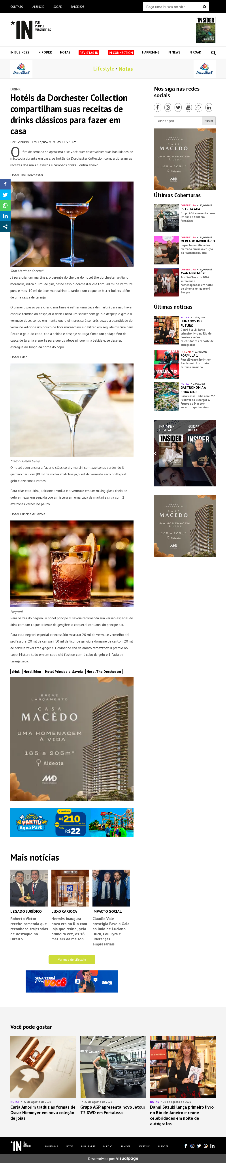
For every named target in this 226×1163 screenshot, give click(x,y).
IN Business (19, 52)
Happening (151, 52)
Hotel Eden (32, 671)
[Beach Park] (21, 69)
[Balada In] (20, 1146)
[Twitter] (178, 107)
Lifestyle (103, 68)
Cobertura (188, 205)
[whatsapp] (205, 1146)
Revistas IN (89, 53)
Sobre (57, 7)
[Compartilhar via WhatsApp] (5, 205)
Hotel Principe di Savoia (64, 671)
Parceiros (77, 7)
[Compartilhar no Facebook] (5, 184)
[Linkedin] (209, 107)
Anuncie (38, 7)
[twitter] (199, 1146)
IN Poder (45, 52)
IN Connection (121, 53)
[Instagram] (167, 107)
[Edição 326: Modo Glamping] (206, 30)
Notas (65, 52)
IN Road (195, 52)
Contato (16, 7)
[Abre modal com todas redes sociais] (5, 226)
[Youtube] (188, 107)
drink (16, 671)
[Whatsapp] (198, 107)
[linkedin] (212, 1146)
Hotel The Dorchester (104, 671)
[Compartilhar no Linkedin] (5, 216)
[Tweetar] (5, 194)
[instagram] (192, 1146)
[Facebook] (157, 107)
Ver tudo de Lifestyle (72, 960)
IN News (174, 52)
